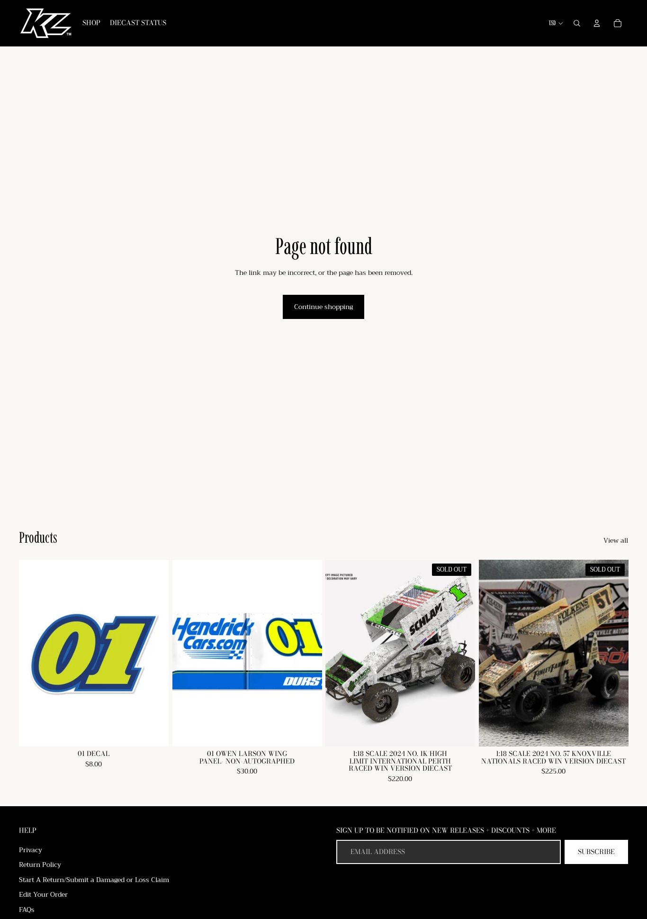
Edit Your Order (43, 894)
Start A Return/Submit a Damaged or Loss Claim (94, 879)
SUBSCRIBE (596, 851)
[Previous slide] (493, 653)
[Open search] (576, 23)
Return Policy (40, 864)
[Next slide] (614, 653)
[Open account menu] (596, 23)
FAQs (27, 909)
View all (615, 541)
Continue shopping (323, 306)
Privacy (30, 849)
